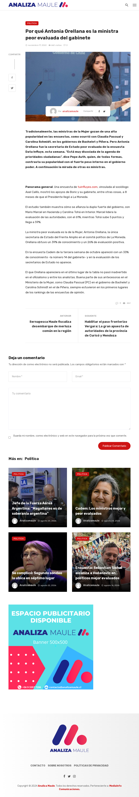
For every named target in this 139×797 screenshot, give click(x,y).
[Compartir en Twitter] (12, 88)
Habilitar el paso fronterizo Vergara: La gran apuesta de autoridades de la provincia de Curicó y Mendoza (107, 328)
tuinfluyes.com (88, 187)
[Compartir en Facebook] (12, 78)
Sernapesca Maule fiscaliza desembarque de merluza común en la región (50, 326)
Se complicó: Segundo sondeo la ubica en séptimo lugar (37, 575)
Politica (32, 23)
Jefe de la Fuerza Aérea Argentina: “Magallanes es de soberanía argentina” (37, 508)
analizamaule (70, 111)
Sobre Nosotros (59, 765)
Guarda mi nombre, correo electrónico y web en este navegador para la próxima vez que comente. (70, 435)
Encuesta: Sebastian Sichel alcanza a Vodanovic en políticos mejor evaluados (98, 573)
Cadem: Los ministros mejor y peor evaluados (100, 511)
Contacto (38, 765)
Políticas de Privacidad (91, 765)
